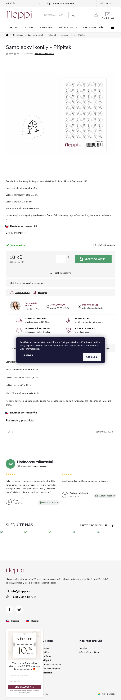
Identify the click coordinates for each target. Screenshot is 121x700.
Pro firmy (46, 656)
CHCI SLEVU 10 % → (24, 687)
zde (37, 348)
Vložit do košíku (96, 259)
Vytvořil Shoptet (108, 694)
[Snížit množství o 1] (68, 261)
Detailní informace (14, 232)
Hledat (73, 15)
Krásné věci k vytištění (89, 652)
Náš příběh (10, 3)
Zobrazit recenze (39, 466)
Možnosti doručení (106, 245)
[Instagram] (19, 609)
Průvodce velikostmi (51, 664)
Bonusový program (51, 668)
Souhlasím (92, 356)
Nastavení (27, 354)
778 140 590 (57, 304)
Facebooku (113, 525)
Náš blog (83, 648)
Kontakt (45, 648)
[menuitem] (14, 27)
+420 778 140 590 (23, 597)
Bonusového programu (32, 283)
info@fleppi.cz (90, 304)
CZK (106, 3)
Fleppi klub (47, 672)
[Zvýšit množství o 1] (68, 257)
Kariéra (45, 652)
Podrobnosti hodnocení (44, 53)
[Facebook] (9, 609)
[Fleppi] (14, 571)
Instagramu (106, 525)
